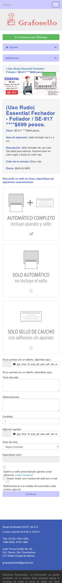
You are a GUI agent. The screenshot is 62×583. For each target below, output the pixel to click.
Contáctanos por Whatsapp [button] (32, 37)
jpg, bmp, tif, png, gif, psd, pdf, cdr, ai (36, 364)
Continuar (31, 494)
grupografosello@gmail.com (18, 562)
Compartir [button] (50, 73)
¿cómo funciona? (24, 475)
